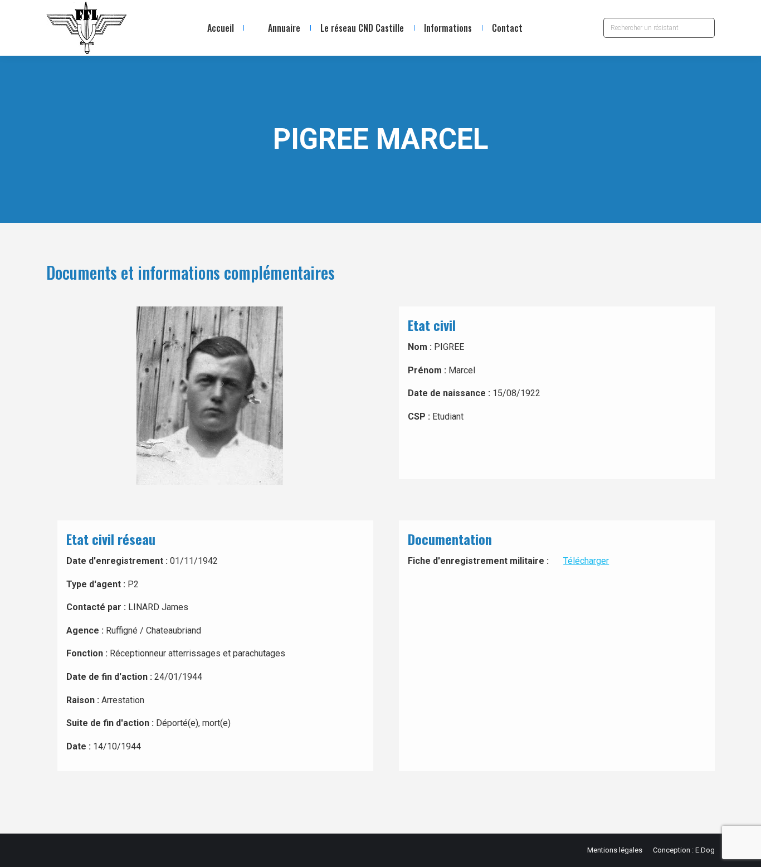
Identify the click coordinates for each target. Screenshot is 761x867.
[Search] (703, 28)
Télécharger (586, 561)
